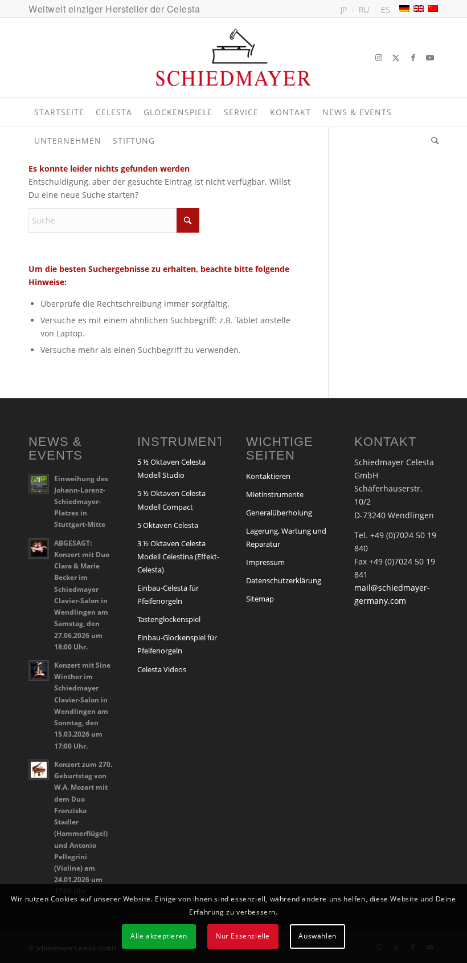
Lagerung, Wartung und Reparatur (286, 537)
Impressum (265, 562)
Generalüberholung (279, 512)
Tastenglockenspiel (168, 619)
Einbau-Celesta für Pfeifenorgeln (168, 594)
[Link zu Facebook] (412, 57)
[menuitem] (344, 10)
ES (385, 9)
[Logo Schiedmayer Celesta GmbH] (233, 57)
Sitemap (260, 599)
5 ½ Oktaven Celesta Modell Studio (171, 468)
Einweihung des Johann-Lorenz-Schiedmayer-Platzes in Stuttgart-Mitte (81, 501)
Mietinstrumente (275, 494)
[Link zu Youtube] (430, 57)
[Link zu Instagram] (378, 57)
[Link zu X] (395, 57)
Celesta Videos (161, 669)
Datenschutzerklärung (283, 580)
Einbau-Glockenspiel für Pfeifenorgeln (177, 644)
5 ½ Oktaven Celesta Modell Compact (171, 499)
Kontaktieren (268, 476)
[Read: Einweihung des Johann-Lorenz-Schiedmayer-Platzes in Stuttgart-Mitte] (38, 484)
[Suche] (432, 141)
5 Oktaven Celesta (167, 525)
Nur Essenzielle (243, 936)
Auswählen (317, 936)
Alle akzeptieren (158, 936)
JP (344, 9)
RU (364, 9)
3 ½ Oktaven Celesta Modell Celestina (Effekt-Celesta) (178, 556)
